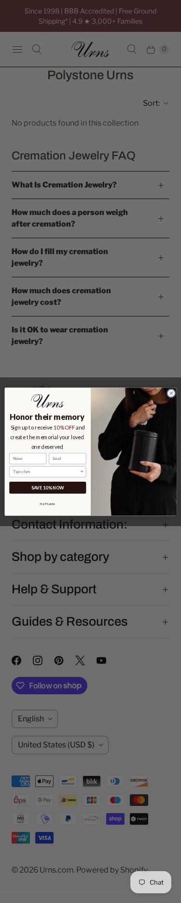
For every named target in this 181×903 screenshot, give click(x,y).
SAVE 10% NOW (47, 487)
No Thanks (47, 503)
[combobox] (46, 471)
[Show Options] (82, 471)
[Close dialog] (171, 393)
